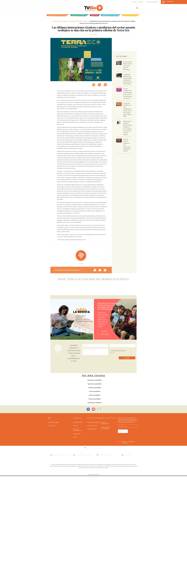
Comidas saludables (94, 387)
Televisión (170, 1)
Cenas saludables (94, 391)
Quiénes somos (54, 422)
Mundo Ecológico (130, 15)
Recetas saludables (77, 429)
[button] (137, 8)
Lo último (121, 56)
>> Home (54, 21)
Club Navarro (92, 429)
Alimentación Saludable (57, 15)
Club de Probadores (152, 2)
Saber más (112, 353)
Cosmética (77, 433)
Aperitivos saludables (95, 384)
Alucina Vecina (92, 425)
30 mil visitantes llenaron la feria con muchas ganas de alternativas (127, 65)
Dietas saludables (79, 15)
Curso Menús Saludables (105, 428)
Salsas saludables (94, 395)
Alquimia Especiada (94, 422)
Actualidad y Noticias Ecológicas (78, 21)
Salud (75, 437)
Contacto (52, 425)
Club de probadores (105, 423)
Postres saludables (95, 399)
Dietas (75, 425)
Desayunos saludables (94, 380)
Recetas (94, 15)
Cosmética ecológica (110, 15)
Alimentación (78, 422)
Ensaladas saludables (95, 402)
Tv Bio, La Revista (137, 2)
